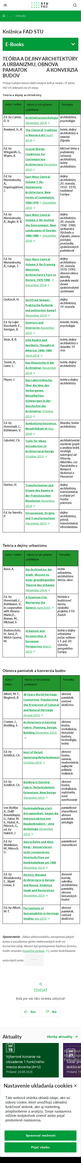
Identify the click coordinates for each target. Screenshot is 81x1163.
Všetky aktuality (60, 1037)
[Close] (75, 1085)
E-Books (14, 44)
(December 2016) (35, 285)
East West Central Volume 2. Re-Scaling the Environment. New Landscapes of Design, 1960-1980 (40, 225)
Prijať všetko (40, 1147)
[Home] (4, 16)
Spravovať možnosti (41, 1135)
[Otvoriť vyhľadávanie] (75, 5)
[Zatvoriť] (5, 5)
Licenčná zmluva (33, 951)
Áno (33, 1012)
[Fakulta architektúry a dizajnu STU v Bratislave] (40, 5)
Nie (54, 1012)
